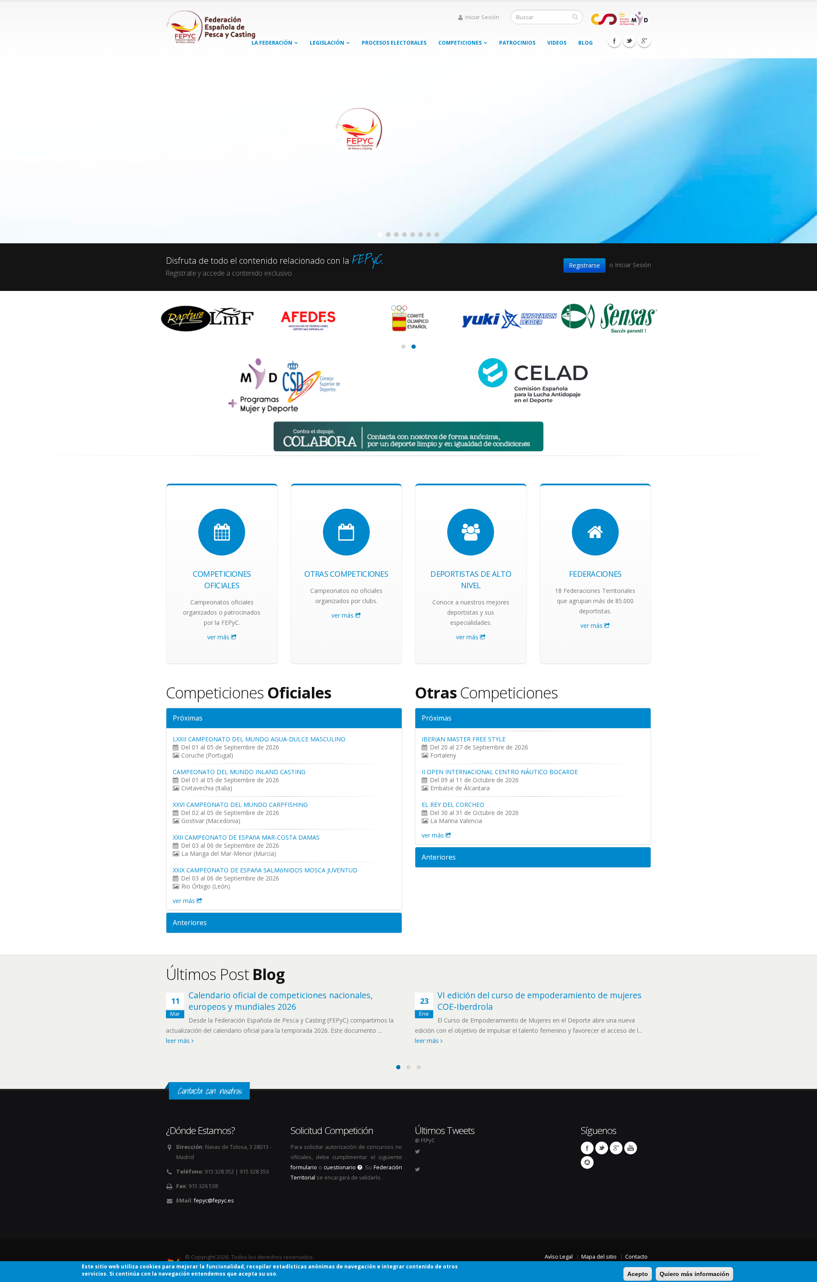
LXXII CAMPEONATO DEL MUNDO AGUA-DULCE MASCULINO (259, 739)
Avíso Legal (559, 1256)
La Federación (271, 42)
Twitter (629, 40)
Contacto (636, 1256)
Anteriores (190, 922)
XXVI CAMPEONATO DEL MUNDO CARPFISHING (240, 805)
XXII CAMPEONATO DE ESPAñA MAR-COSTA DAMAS (246, 837)
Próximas (188, 718)
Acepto (637, 1274)
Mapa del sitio (599, 1256)
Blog (585, 42)
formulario (304, 1167)
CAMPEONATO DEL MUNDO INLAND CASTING (239, 772)
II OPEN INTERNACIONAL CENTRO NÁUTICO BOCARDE (500, 772)
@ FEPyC (424, 1140)
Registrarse (584, 265)
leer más (178, 1041)
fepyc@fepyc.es (214, 1200)
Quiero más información (694, 1274)
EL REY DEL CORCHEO (453, 805)
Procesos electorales (394, 42)
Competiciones (460, 42)
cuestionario (340, 1167)
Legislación (327, 42)
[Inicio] (211, 24)
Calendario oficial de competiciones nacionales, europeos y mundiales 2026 (281, 1000)
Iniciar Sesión (482, 17)
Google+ (644, 40)
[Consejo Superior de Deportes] (619, 18)
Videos (556, 42)
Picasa (587, 1162)
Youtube (630, 1148)
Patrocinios (517, 42)
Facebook (614, 40)
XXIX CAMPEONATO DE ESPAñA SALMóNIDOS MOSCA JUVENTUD (265, 870)
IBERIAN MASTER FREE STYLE (464, 739)
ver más (219, 637)
